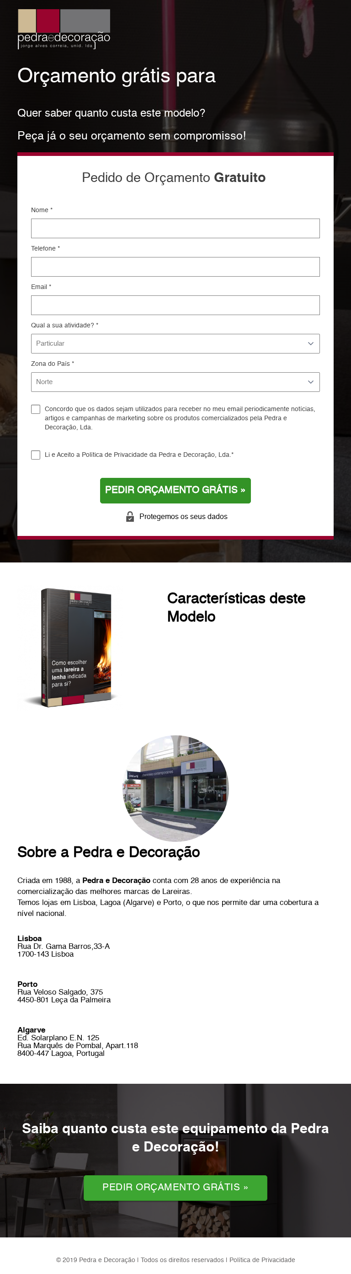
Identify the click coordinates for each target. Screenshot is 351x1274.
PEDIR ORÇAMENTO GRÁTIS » (175, 490)
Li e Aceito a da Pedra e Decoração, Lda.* (139, 455)
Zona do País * (52, 364)
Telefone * (45, 249)
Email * (41, 287)
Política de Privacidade (115, 455)
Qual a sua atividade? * (64, 325)
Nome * (42, 210)
